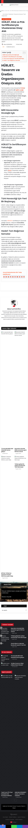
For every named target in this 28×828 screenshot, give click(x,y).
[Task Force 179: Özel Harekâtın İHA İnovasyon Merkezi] (7, 733)
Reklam (23, 806)
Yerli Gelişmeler (6, 19)
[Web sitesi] (9, 322)
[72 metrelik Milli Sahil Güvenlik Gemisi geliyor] (7, 389)
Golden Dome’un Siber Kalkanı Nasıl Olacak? (17, 664)
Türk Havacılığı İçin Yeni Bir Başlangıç (13, 58)
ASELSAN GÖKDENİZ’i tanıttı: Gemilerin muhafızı (20, 794)
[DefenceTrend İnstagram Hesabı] (4, 277)
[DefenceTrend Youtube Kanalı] (17, 277)
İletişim (14, 808)
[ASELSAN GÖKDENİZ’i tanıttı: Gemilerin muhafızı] (21, 733)
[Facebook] (11, 322)
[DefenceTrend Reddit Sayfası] (23, 277)
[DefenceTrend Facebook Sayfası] (10, 277)
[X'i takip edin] (12, 44)
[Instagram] (19, 322)
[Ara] (26, 5)
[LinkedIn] (15, 322)
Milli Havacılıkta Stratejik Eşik (11, 55)
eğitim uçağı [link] (19, 90)
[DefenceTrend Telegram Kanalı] (8, 277)
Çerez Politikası (21, 817)
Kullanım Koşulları (10, 819)
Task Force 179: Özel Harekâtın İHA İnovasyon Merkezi (7, 794)
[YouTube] (17, 322)
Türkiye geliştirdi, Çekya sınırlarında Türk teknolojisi (20, 465)
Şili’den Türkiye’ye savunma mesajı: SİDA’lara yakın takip (7, 574)
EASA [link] (9, 170)
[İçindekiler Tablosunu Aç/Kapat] (23, 52)
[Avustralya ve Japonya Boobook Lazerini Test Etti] (5, 645)
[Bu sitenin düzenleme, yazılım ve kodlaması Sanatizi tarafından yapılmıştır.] (14, 814)
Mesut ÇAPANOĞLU (8, 44)
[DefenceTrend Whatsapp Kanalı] (6, 277)
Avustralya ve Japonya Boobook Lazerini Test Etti (18, 644)
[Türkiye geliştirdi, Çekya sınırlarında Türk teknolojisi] (21, 459)
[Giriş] (4, 5)
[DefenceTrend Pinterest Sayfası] (19, 277)
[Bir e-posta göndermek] (13, 44)
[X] (13, 322)
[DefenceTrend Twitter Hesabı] (12, 277)
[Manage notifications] (3, 825)
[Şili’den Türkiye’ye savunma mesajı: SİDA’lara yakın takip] (7, 514)
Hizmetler (10, 806)
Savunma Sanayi (18, 14)
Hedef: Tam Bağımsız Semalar (11, 60)
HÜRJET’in (10, 220)
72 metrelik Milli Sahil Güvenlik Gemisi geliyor (7, 450)
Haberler (11, 14)
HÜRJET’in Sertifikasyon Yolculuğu (12, 56)
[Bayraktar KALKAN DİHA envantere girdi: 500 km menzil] (21, 389)
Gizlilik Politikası (13, 817)
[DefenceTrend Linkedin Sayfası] (15, 277)
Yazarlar (19, 806)
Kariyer (14, 806)
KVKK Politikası (18, 819)
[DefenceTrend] (14, 4)
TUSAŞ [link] (22, 88)
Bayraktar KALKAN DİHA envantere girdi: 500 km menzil (21, 450)
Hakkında (5, 806)
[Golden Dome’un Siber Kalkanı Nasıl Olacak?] (5, 665)
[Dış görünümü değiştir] (23, 5)
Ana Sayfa (5, 14)
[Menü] (2, 5)
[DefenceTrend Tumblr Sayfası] (21, 277)
